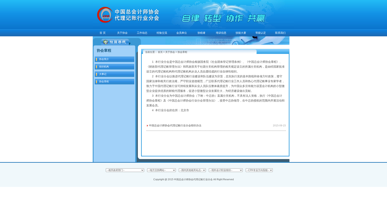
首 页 (103, 32)
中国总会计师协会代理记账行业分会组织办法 (217, 125)
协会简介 (104, 59)
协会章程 (182, 52)
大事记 (102, 74)
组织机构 (104, 66)
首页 (160, 52)
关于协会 (170, 52)
